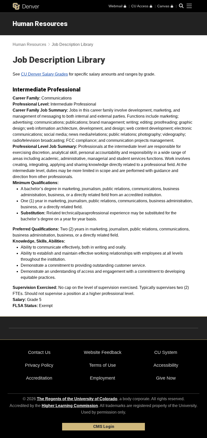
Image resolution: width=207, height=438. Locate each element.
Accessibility (165, 365)
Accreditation (39, 378)
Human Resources (40, 23)
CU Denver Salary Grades (44, 74)
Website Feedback (102, 352)
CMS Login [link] (103, 426)
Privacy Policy (39, 365)
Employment (102, 378)
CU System (165, 352)
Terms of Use (102, 365)
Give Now (166, 378)
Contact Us (39, 352)
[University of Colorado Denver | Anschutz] (26, 6)
